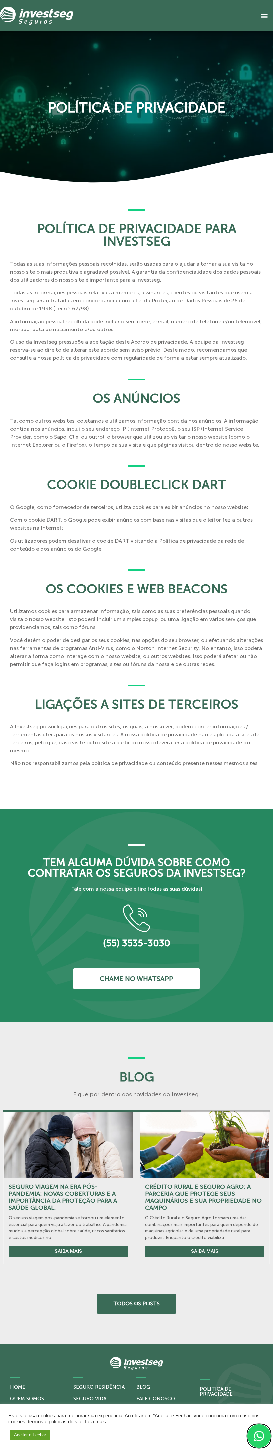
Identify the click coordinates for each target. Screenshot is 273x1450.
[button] (264, 15)
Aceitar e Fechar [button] (30, 1434)
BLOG (143, 1387)
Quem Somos (27, 1399)
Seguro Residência (99, 1387)
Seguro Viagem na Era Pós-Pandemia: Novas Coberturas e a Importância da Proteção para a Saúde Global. (63, 1197)
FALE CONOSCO (155, 1399)
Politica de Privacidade (216, 1391)
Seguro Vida (89, 1399)
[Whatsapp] (259, 1436)
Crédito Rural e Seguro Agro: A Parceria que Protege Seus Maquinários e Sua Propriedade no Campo (203, 1197)
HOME (17, 1387)
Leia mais (95, 1421)
